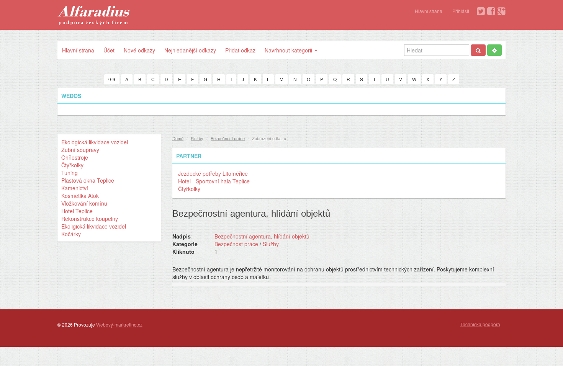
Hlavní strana (428, 11)
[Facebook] (491, 11)
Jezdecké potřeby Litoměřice (213, 173)
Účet (109, 50)
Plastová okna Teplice (87, 180)
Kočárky (71, 234)
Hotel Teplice (77, 211)
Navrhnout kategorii (289, 50)
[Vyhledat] (478, 50)
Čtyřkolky (72, 165)
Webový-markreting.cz (119, 324)
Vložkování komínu (84, 203)
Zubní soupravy (80, 150)
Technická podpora (480, 324)
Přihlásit (460, 11)
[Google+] (502, 11)
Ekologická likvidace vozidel (94, 142)
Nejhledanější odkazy (190, 50)
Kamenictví (74, 188)
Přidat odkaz (240, 50)
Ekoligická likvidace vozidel (93, 226)
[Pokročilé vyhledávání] (494, 50)
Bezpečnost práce (228, 138)
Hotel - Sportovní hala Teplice (214, 181)
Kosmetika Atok (80, 195)
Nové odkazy (139, 50)
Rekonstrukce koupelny (89, 218)
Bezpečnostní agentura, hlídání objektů (261, 236)
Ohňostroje (74, 157)
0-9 (111, 79)
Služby (197, 138)
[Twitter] (481, 11)
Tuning (69, 172)
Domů (177, 138)
